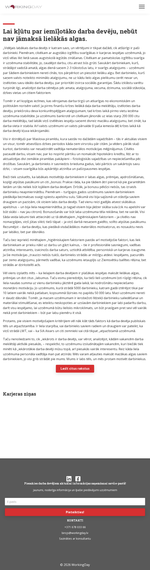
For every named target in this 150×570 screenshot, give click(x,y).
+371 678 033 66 (75, 527)
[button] (75, 512)
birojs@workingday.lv (75, 533)
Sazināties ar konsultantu (75, 538)
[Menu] (141, 7)
